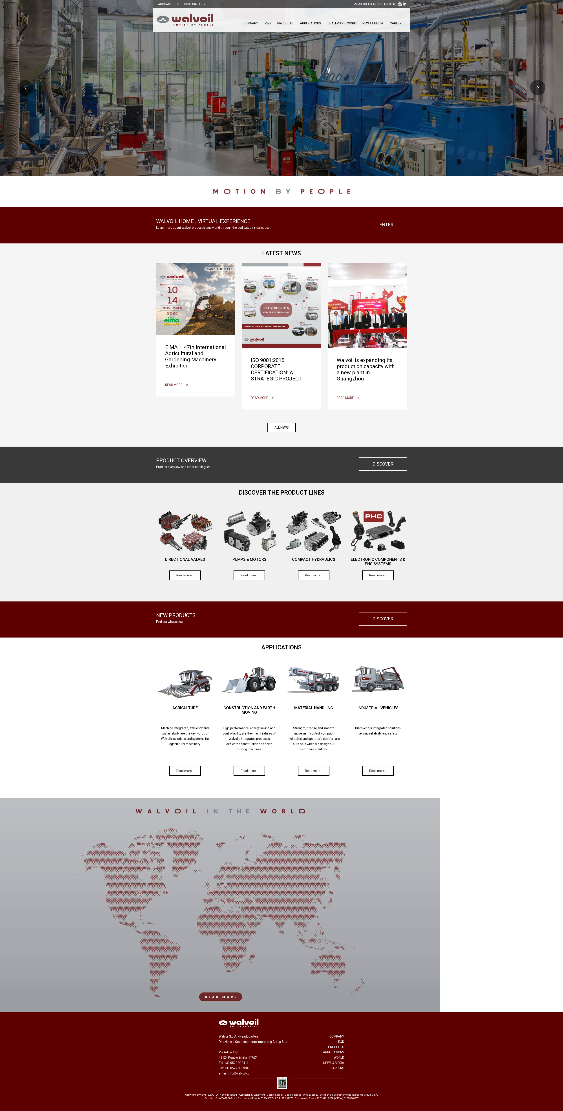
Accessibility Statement (252, 1094)
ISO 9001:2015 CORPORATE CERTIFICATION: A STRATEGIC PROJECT (276, 369)
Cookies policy (275, 1094)
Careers (397, 23)
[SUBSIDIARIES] (281, 905)
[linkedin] (404, 3)
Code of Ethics (293, 1094)
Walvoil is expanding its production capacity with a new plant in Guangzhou (366, 369)
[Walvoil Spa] (185, 20)
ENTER (386, 224)
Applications (310, 23)
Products (285, 23)
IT (174, 4)
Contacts (384, 4)
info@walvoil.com (240, 1073)
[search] (394, 4)
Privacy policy (310, 1094)
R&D (268, 23)
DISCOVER (383, 464)
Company (250, 23)
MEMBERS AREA (364, 4)
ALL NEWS (281, 427)
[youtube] (400, 3)
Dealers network (342, 23)
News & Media (372, 23)
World (339, 1057)
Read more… (175, 385)
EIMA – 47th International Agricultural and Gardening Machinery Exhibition (195, 356)
